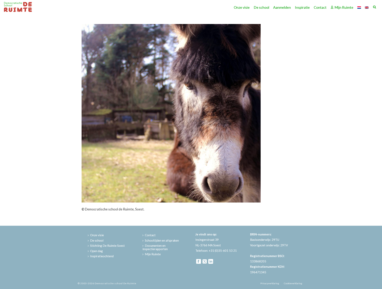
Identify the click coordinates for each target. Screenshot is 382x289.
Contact (320, 7)
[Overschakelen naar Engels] (366, 7)
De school (261, 7)
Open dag (96, 251)
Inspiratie (302, 7)
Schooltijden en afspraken (162, 240)
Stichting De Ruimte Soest (107, 245)
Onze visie (242, 7)
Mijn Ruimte (343, 7)
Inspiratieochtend (102, 256)
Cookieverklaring (293, 283)
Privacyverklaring (269, 283)
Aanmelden (282, 7)
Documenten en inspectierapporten (155, 247)
